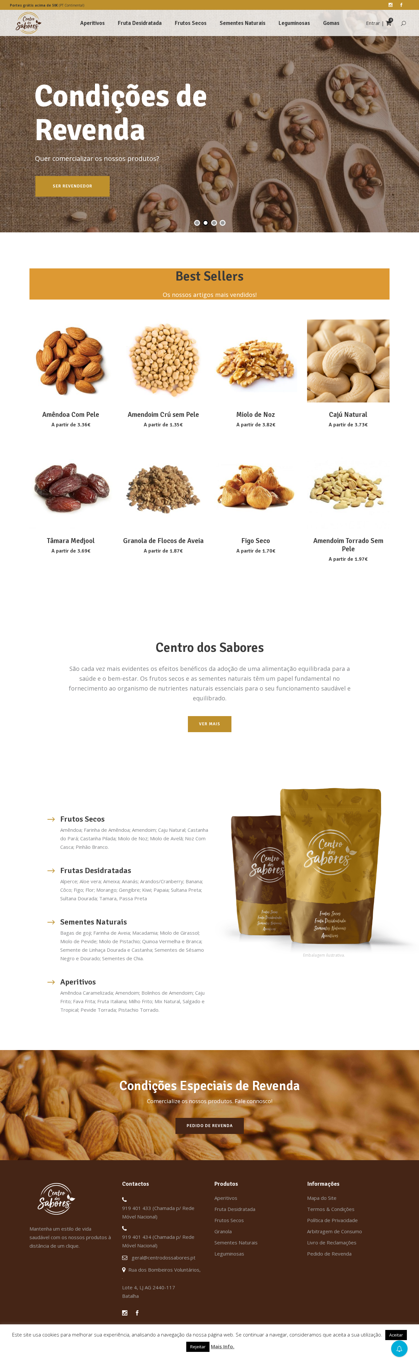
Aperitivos (225, 1198)
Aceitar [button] (396, 1335)
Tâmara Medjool (71, 540)
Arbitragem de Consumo (334, 1231)
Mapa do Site (322, 1198)
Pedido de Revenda (329, 1253)
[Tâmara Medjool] (70, 487)
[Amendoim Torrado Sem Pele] (348, 487)
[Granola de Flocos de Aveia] (163, 487)
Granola (223, 1231)
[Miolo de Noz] (255, 361)
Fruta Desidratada (234, 1209)
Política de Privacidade (332, 1220)
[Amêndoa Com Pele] (70, 361)
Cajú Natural (348, 414)
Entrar (373, 23)
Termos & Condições (331, 1209)
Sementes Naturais (236, 1242)
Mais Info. (222, 1346)
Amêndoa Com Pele (70, 414)
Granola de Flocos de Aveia (163, 540)
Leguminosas (229, 1253)
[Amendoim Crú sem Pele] (163, 361)
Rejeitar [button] (198, 1347)
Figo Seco (255, 540)
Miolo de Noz (255, 414)
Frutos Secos (229, 1220)
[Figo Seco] (255, 487)
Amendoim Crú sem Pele (163, 414)
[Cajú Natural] (348, 361)
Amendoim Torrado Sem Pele (348, 544)
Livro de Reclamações (331, 1242)
